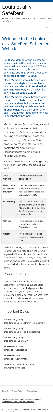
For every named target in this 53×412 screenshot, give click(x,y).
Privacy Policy (17, 391)
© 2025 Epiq (9, 409)
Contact (5, 391)
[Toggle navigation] (47, 28)
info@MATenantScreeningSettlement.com (18, 402)
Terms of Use (32, 391)
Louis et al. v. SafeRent (17, 10)
